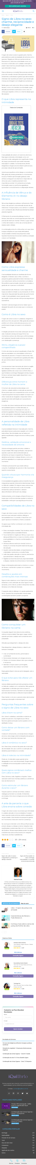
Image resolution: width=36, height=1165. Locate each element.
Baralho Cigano (15, 1115)
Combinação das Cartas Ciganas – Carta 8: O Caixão (16, 1053)
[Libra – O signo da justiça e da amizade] (6, 909)
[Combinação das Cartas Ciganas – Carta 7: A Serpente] (6, 1113)
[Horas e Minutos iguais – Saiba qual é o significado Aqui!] (6, 1106)
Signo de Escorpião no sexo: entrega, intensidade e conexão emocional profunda (27, 858)
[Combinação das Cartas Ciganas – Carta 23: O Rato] (6, 1121)
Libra (11, 15)
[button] (33, 11)
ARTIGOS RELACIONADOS (11, 903)
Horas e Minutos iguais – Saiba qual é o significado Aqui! (21, 1104)
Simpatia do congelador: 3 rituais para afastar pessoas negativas (17, 1049)
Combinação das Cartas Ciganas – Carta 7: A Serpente (17, 1061)
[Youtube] (27, 1093)
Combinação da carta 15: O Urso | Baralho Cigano (15, 1057)
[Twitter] (22, 1093)
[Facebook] (9, 1093)
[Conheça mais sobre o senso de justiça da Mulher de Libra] (6, 925)
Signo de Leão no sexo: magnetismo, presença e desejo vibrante (9, 857)
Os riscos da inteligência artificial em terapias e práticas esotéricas (17, 1043)
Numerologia (14, 1107)
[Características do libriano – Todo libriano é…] (6, 918)
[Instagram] (13, 1093)
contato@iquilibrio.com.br (20, 1088)
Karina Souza (6, 27)
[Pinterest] (18, 1093)
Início (3, 15)
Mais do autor (25, 903)
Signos (7, 15)
